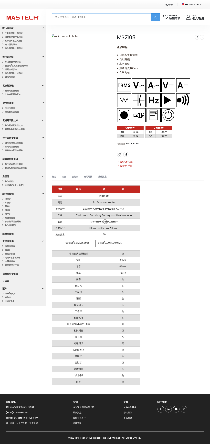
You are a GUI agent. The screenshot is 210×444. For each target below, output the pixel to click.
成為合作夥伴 (130, 407)
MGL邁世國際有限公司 (83, 407)
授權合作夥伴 (79, 417)
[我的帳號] (188, 17)
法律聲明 (77, 423)
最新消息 (77, 412)
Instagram (184, 409)
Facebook (161, 409)
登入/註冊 (198, 18)
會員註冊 (169, 4)
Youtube (176, 409)
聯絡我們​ (128, 412)
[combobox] (106, 17)
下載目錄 (128, 417)
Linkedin (168, 409)
